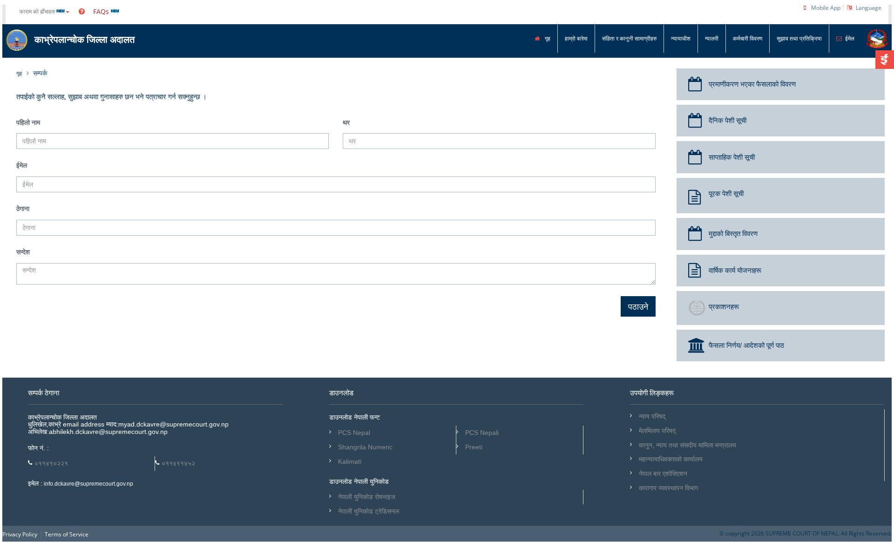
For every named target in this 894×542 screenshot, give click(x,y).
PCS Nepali (482, 432)
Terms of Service (66, 534)
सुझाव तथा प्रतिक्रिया (799, 38)
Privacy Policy (19, 534)
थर (346, 123)
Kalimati (349, 461)
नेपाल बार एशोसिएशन (663, 473)
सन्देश (23, 252)
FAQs (100, 11)
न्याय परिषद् (652, 416)
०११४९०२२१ (51, 463)
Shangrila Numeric (365, 447)
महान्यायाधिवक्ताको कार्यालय (671, 459)
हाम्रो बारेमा (576, 38)
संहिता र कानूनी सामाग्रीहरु (629, 38)
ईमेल (849, 38)
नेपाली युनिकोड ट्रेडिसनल (368, 511)
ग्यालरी (711, 38)
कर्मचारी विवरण (747, 38)
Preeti (473, 447)
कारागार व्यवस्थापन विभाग (668, 488)
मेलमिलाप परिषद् (657, 430)
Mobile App (825, 8)
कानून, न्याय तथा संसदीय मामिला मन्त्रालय (687, 445)
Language (868, 8)
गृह (546, 38)
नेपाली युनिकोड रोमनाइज (366, 497)
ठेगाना (22, 209)
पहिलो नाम (28, 123)
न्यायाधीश (681, 38)
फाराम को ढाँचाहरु (38, 11)
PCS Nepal (354, 432)
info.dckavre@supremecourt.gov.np (87, 484)
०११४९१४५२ (178, 463)
